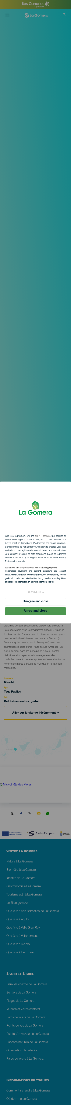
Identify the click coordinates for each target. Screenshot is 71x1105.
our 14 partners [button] (42, 536)
